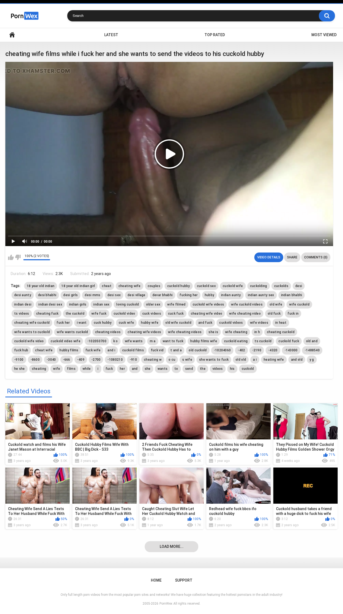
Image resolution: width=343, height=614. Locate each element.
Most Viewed (324, 35)
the (203, 369)
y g (312, 359)
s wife (187, 359)
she (148, 369)
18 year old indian (40, 286)
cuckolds (281, 286)
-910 (133, 359)
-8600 (35, 359)
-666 (66, 359)
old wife (276, 304)
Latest (111, 35)
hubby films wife (203, 341)
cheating (39, 369)
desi (298, 286)
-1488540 (312, 350)
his (232, 369)
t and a (176, 350)
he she (19, 369)
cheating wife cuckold (32, 323)
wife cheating (236, 332)
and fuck (205, 323)
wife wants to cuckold (32, 332)
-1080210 (114, 359)
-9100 (19, 359)
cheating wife (129, 286)
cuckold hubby (178, 286)
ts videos (21, 313)
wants (163, 369)
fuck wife (93, 350)
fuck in (293, 313)
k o (115, 341)
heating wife (274, 359)
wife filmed (176, 304)
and (135, 369)
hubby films (68, 350)
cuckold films (133, 350)
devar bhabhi (162, 295)
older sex (153, 304)
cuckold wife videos (208, 304)
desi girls (70, 295)
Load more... (172, 546)
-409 (80, 359)
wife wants (134, 341)
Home (12, 35)
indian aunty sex (261, 295)
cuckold (248, 369)
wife (56, 369)
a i (255, 359)
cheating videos (108, 332)
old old (241, 359)
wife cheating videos (185, 332)
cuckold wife (233, 286)
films (71, 369)
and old (297, 359)
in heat (280, 323)
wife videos (259, 323)
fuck (109, 369)
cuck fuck (176, 313)
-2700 (96, 359)
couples (154, 286)
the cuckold (75, 313)
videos (217, 369)
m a (153, 341)
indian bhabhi (291, 295)
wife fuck (99, 313)
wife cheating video (245, 313)
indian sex (101, 304)
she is (213, 332)
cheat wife (44, 350)
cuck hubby (103, 323)
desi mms (92, 295)
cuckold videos (231, 323)
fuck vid (157, 350)
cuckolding (258, 286)
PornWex (165, 603)
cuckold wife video (29, 341)
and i (111, 350)
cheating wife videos (144, 332)
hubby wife (149, 323)
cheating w (153, 359)
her (122, 369)
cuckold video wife (65, 341)
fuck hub (21, 350)
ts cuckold (263, 341)
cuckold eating (236, 341)
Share (292, 257)
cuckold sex (206, 286)
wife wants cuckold (72, 332)
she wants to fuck (214, 359)
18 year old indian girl (78, 286)
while (87, 369)
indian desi (22, 304)
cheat (106, 286)
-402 (241, 350)
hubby (209, 295)
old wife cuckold (178, 323)
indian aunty (231, 295)
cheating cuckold (280, 332)
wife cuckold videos (247, 304)
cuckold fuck (288, 341)
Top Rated (214, 35)
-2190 (257, 350)
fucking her (188, 295)
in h (257, 332)
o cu (172, 359)
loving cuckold (127, 304)
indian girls (78, 304)
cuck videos (151, 313)
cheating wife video (206, 313)
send (189, 369)
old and (312, 341)
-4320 (273, 350)
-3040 (51, 359)
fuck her (63, 323)
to (176, 369)
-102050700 (96, 341)
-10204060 (222, 350)
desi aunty (22, 295)
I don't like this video (18, 257)
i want (82, 323)
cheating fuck (47, 313)
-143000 (291, 350)
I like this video (11, 257)
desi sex (114, 295)
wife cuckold (299, 304)
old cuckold (198, 350)
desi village (137, 295)
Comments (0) (315, 257)
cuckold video (124, 313)
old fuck (274, 313)
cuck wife (126, 323)
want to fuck (173, 341)
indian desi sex (50, 304)
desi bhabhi (47, 295)
